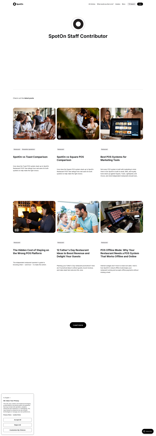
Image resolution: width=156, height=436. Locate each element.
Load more (78, 325)
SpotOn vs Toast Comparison (30, 156)
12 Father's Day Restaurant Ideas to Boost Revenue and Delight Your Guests (73, 253)
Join (140, 4)
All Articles (92, 4)
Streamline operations (28, 149)
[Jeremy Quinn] (103, 137)
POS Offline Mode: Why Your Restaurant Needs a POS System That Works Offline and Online (120, 253)
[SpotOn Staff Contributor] (15, 137)
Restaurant (17, 149)
